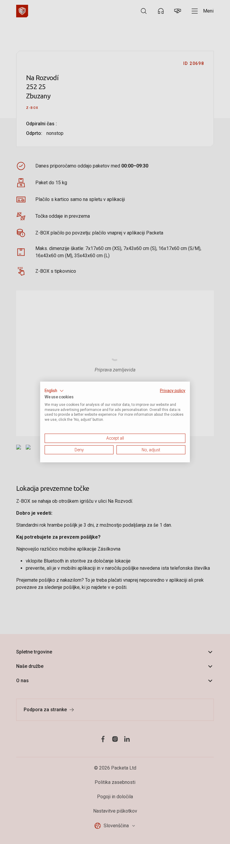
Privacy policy (172, 390)
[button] (54, 390)
